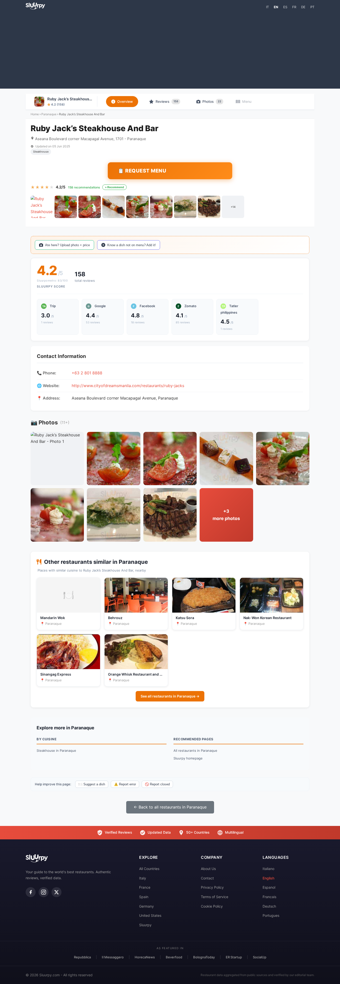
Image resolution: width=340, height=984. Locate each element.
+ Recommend (114, 187)
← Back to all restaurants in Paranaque (170, 807)
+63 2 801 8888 (87, 372)
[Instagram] (44, 892)
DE (303, 7)
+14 (233, 207)
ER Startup (234, 957)
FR (294, 7)
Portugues (271, 915)
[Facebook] (31, 892)
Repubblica (82, 957)
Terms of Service (214, 897)
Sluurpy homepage (188, 758)
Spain (143, 897)
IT (267, 7)
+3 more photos (226, 515)
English (268, 878)
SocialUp (259, 957)
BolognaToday (204, 957)
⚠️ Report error (125, 784)
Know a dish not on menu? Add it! (131, 245)
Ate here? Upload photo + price (67, 245)
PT (312, 7)
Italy (142, 878)
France (144, 887)
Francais (269, 897)
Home (35, 114)
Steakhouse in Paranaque (56, 750)
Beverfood (174, 957)
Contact (207, 878)
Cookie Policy (212, 906)
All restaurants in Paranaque (195, 750)
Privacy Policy (212, 887)
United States (150, 915)
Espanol (269, 887)
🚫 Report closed (157, 784)
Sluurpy (145, 925)
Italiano (268, 869)
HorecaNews (145, 957)
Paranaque (49, 114)
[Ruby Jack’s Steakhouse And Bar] (42, 207)
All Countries (149, 869)
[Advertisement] (170, 49)
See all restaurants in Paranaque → (170, 696)
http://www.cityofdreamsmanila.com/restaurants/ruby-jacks (128, 385)
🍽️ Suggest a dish (91, 784)
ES (285, 7)
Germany (146, 906)
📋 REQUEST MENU (142, 171)
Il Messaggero (113, 957)
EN (276, 7)
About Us (208, 869)
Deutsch (269, 906)
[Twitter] (56, 892)
